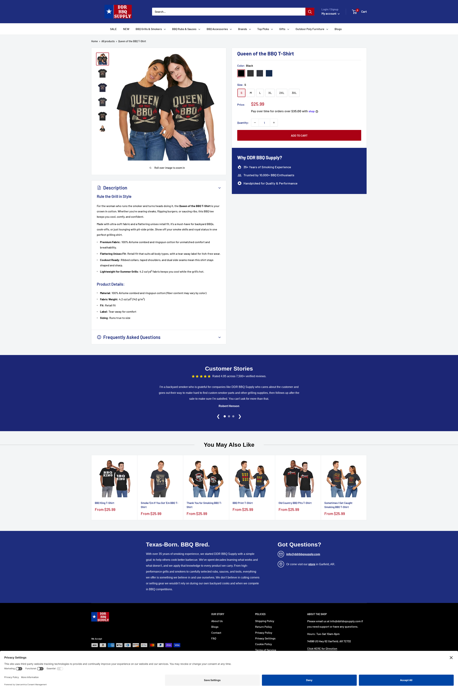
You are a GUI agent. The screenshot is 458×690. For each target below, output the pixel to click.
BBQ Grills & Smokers (149, 29)
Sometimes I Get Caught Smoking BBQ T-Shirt (338, 505)
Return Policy (263, 626)
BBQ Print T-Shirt (243, 502)
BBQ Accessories (217, 29)
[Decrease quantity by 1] (255, 122)
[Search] (309, 12)
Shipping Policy (264, 621)
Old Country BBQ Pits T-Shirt (295, 502)
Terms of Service (265, 650)
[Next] (367, 487)
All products (108, 41)
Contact (216, 632)
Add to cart (299, 135)
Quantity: (243, 122)
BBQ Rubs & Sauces (184, 29)
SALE (113, 29)
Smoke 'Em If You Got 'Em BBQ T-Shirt (159, 505)
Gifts (282, 29)
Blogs (338, 29)
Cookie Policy (263, 644)
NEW (126, 29)
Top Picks (263, 29)
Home (94, 41)
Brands (242, 29)
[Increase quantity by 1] (274, 122)
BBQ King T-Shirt (104, 502)
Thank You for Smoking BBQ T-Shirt (204, 505)
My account (329, 13)
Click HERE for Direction (322, 648)
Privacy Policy (263, 632)
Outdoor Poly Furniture (310, 29)
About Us (217, 621)
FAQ (213, 638)
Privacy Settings (265, 638)
